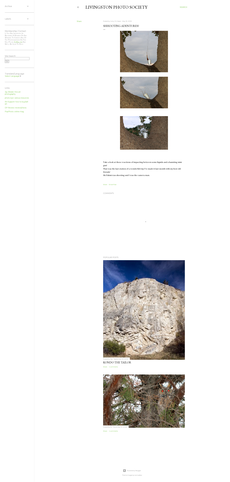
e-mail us (18, 42)
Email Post (112, 184)
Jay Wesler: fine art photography (13, 93)
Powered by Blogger (134, 470)
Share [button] (79, 21)
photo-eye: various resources (17, 98)
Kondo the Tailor (117, 362)
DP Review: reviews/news (15, 108)
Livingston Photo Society (116, 7)
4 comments (113, 367)
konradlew (138, 475)
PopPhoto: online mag (14, 111)
